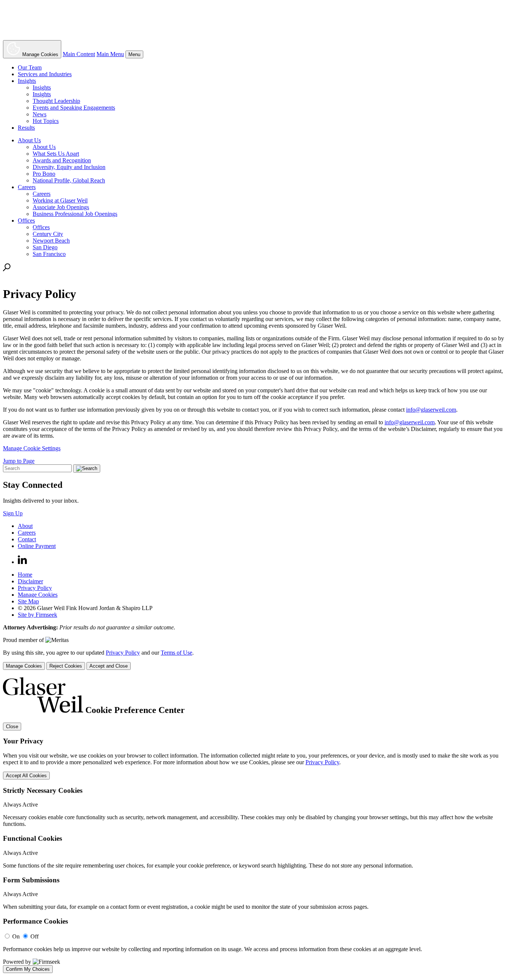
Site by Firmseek (37, 615)
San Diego (45, 247)
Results (26, 127)
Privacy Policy (35, 588)
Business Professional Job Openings (75, 214)
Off (34, 936)
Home (25, 574)
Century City (48, 234)
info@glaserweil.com (431, 409)
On (16, 936)
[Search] (7, 269)
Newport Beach (51, 240)
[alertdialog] (253, 825)
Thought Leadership (56, 101)
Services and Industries (45, 74)
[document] (253, 825)
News (39, 114)
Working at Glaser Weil (60, 200)
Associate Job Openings (61, 207)
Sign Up (13, 513)
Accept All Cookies (26, 775)
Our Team (30, 67)
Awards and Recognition (62, 160)
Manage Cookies (38, 594)
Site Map (28, 601)
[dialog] (253, 659)
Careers (27, 187)
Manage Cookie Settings (31, 448)
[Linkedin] (22, 562)
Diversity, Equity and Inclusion (69, 167)
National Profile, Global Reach (69, 180)
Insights (27, 81)
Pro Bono (44, 174)
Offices (26, 220)
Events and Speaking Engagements (74, 107)
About (25, 526)
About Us (29, 140)
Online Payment (37, 546)
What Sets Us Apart (56, 153)
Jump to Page (19, 461)
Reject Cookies (65, 666)
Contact (27, 539)
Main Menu (110, 54)
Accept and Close (108, 666)
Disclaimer (30, 581)
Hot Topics (46, 121)
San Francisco (49, 254)
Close (12, 726)
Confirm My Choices (28, 969)
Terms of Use (176, 652)
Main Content (79, 54)
